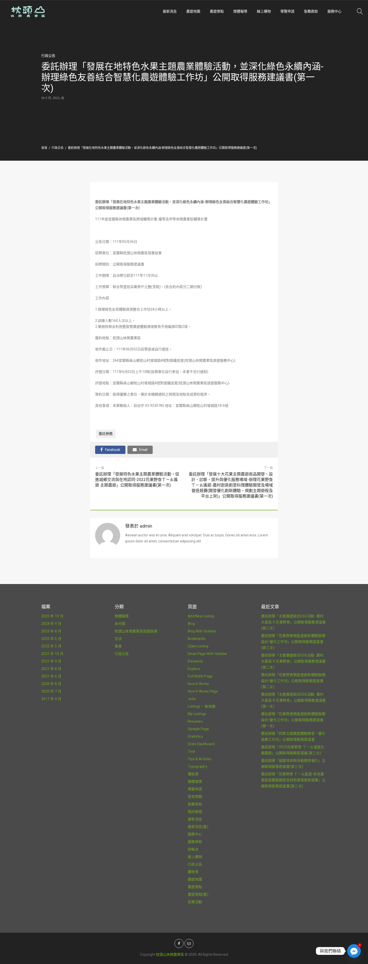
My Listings (197, 714)
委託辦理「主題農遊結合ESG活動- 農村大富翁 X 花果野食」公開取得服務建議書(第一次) (293, 700)
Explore (194, 668)
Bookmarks (197, 638)
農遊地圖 (193, 11)
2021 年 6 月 (51, 676)
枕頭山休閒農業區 (170, 954)
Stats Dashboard (201, 744)
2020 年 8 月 (51, 684)
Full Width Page (200, 676)
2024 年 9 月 (51, 623)
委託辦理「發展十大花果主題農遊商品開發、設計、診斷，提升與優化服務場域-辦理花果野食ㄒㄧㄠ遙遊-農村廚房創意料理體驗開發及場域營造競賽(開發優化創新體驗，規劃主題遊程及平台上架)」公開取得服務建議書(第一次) (230, 485)
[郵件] (189, 943)
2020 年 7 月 (51, 691)
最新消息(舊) (198, 826)
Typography (197, 766)
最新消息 (170, 11)
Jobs (192, 699)
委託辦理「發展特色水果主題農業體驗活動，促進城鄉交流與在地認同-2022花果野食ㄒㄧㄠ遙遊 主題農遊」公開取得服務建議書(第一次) (137, 479)
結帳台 (193, 849)
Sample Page (198, 729)
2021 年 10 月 (52, 653)
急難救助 (311, 11)
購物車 (193, 872)
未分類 (120, 623)
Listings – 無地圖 (201, 706)
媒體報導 (240, 11)
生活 (118, 638)
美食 (118, 646)
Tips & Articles (200, 759)
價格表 (193, 774)
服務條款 (195, 841)
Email (143, 449)
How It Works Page (203, 691)
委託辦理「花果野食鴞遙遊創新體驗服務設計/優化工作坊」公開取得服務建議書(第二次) (293, 681)
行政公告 (48, 55)
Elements (195, 661)
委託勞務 (106, 433)
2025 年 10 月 (52, 616)
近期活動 (195, 902)
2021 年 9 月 (51, 661)
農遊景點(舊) (198, 894)
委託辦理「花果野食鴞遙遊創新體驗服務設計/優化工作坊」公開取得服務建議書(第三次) (293, 641)
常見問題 (195, 796)
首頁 (44, 148)
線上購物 (264, 11)
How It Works (198, 684)
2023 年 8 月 (51, 631)
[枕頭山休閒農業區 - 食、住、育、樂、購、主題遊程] (58, 11)
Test (191, 751)
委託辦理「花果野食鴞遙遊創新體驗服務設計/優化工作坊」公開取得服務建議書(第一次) (293, 720)
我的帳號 (195, 811)
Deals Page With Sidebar (207, 653)
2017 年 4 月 (51, 699)
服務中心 (334, 11)
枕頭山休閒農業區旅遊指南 (136, 631)
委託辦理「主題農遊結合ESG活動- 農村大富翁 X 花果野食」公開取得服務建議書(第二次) (293, 661)
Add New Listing (201, 616)
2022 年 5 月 (51, 646)
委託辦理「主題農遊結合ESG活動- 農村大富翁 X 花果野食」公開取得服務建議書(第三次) (293, 622)
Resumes (195, 721)
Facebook (112, 449)
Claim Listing (198, 646)
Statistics (195, 736)
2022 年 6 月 (51, 638)
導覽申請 (287, 11)
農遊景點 (217, 11)
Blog (191, 623)
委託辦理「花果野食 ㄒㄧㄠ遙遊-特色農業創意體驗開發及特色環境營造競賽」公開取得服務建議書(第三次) (293, 780)
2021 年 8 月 (51, 668)
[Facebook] (178, 943)
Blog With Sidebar (202, 631)
